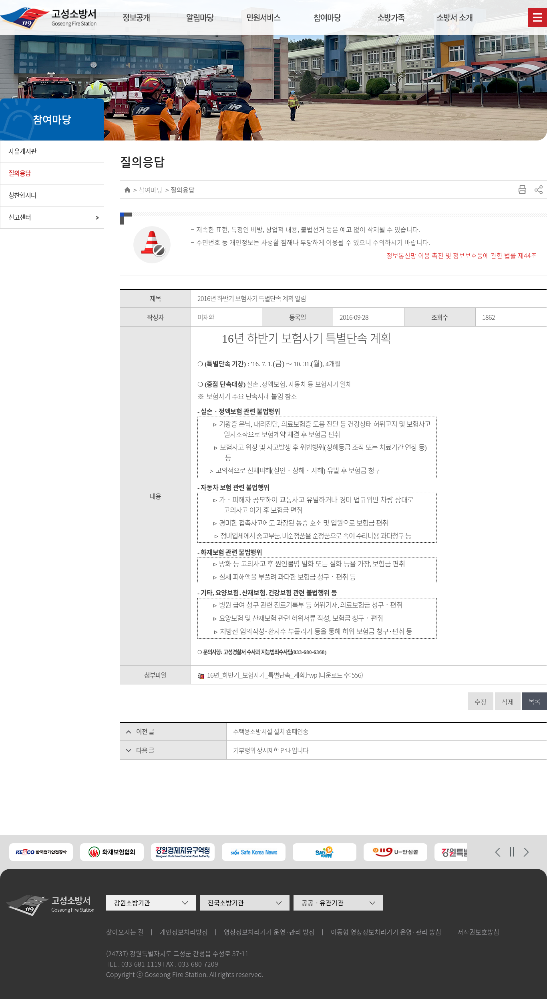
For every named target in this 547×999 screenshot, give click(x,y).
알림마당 (199, 17)
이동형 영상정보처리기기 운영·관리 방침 (386, 932)
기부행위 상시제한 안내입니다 (270, 750)
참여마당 (327, 17)
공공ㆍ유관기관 (323, 902)
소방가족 (390, 17)
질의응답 (19, 173)
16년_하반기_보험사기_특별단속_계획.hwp (262, 675)
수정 (481, 701)
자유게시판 (22, 151)
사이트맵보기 (537, 17)
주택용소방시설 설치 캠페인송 (270, 731)
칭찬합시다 (22, 195)
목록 (535, 701)
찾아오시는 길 (125, 932)
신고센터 (19, 217)
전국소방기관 (226, 902)
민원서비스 (263, 17)
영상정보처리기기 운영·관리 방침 (269, 932)
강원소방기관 (132, 902)
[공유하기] (538, 190)
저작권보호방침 (478, 932)
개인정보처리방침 (184, 932)
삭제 (508, 701)
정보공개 (136, 17)
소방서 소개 (454, 17)
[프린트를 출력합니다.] (522, 190)
